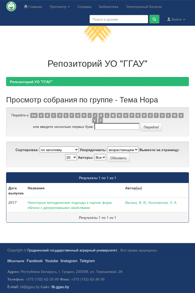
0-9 (34, 115)
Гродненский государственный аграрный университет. (72, 249)
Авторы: (85, 157)
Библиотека (108, 6)
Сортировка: (27, 149)
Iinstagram (68, 260)
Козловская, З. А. (163, 202)
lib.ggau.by (60, 286)
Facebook (35, 260)
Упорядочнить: (93, 149)
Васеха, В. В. (136, 202)
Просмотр (58, 6)
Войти (177, 19)
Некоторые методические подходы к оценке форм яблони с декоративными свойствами (70, 205)
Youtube (51, 260)
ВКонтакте (15, 260)
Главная (34, 6)
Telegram (87, 260)
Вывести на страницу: (159, 149)
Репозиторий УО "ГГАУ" (31, 81)
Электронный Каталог (144, 6)
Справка (84, 6)
